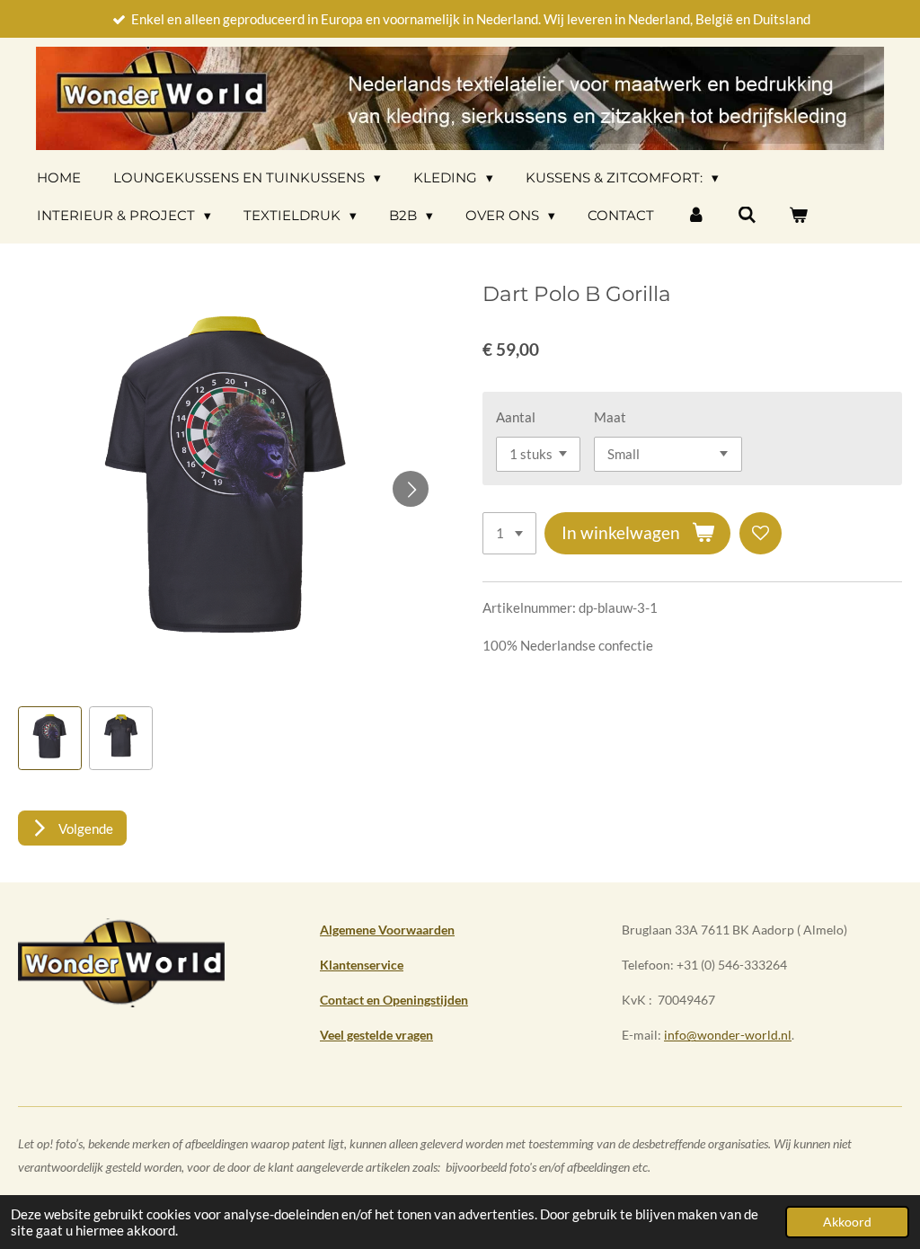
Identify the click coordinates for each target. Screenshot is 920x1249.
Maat (610, 417)
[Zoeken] (747, 215)
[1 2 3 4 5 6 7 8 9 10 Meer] (509, 533)
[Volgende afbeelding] (411, 489)
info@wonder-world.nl (728, 1034)
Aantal (515, 417)
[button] (50, 738)
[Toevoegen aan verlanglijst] (760, 533)
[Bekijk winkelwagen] (798, 215)
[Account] (696, 215)
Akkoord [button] (847, 1222)
